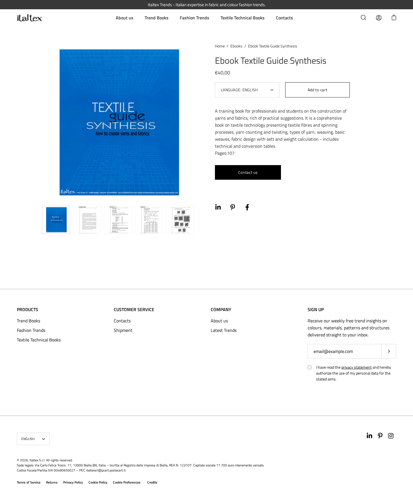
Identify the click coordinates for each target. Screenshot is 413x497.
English (28, 438)
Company (221, 309)
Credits (152, 482)
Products (27, 309)
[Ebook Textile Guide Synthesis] (56, 220)
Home (220, 46)
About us (124, 17)
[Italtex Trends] (29, 17)
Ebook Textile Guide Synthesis (270, 60)
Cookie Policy (97, 482)
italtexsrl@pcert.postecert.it (106, 470)
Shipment (123, 330)
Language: (239, 90)
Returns (52, 482)
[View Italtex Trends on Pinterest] (380, 436)
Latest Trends (224, 330)
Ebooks (236, 46)
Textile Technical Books (243, 17)
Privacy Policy (73, 482)
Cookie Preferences (126, 482)
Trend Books (157, 17)
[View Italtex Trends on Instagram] (391, 436)
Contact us (248, 172)
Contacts (284, 17)
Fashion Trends (194, 17)
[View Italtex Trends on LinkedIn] (369, 436)
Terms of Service (28, 482)
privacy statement (356, 367)
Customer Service (134, 309)
